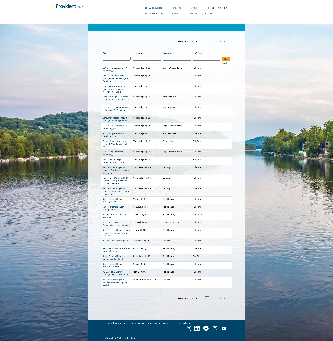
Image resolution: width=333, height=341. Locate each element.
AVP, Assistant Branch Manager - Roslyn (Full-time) (115, 273)
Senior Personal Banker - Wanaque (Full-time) (114, 208)
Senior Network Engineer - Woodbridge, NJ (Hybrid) (114, 160)
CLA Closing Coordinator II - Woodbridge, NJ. (115, 153)
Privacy (108, 323)
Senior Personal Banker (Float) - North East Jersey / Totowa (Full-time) (116, 233)
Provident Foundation (158, 323)
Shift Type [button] (197, 53)
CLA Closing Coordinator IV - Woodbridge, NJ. (115, 69)
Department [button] (168, 53)
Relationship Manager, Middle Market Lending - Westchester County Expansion (116, 180)
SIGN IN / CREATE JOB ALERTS (199, 13)
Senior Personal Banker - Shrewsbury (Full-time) (114, 257)
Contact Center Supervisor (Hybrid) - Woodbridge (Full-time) (115, 144)
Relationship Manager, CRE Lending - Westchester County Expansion (116, 170)
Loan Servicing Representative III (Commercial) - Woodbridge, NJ (116, 99)
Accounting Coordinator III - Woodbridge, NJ (115, 134)
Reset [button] (224, 62)
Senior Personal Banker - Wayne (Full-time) (114, 200)
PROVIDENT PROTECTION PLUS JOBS (161, 13)
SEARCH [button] (195, 8)
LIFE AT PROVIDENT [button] (154, 8)
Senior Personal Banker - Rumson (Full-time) (114, 265)
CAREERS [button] (177, 8)
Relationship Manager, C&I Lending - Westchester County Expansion (116, 191)
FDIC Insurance (122, 323)
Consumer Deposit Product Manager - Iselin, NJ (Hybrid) (115, 119)
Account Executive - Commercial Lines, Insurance (115, 223)
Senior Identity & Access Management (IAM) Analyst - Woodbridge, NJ (115, 78)
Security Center (138, 323)
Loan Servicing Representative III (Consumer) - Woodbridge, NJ (116, 110)
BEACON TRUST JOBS (217, 8)
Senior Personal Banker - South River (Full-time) (116, 249)
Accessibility (184, 323)
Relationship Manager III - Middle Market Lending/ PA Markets (115, 282)
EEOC (173, 323)
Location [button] (137, 53)
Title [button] (104, 53)
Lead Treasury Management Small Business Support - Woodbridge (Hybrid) (115, 89)
